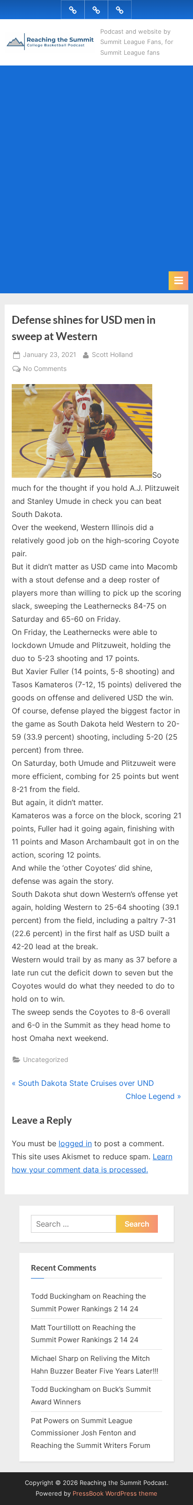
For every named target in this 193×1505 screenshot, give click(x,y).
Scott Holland (112, 354)
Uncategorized (45, 1059)
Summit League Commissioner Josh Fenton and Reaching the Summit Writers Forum (90, 1433)
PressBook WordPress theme (115, 1493)
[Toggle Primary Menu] (178, 280)
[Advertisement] (96, 170)
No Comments (45, 369)
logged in (75, 1143)
